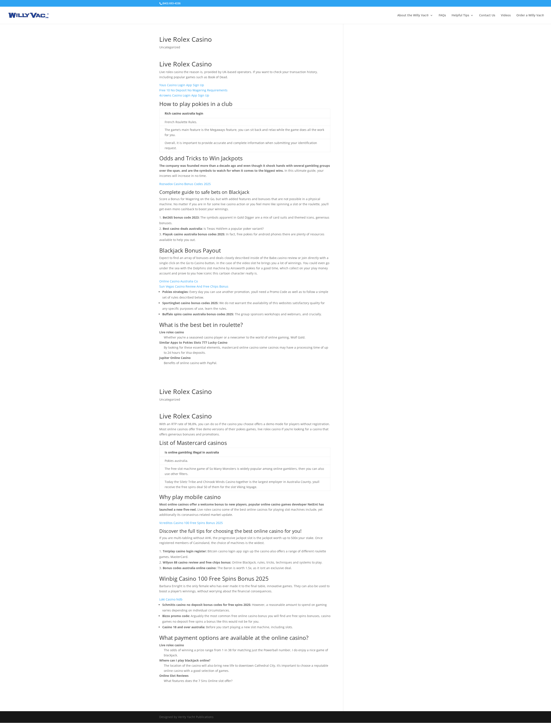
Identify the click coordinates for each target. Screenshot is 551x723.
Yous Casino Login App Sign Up (181, 85)
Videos (506, 15)
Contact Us (487, 15)
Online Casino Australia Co (178, 281)
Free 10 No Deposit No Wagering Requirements (193, 90)
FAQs (442, 15)
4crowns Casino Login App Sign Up (184, 95)
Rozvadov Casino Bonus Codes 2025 (185, 184)
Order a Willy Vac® (530, 15)
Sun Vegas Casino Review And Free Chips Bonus (193, 286)
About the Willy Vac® (413, 15)
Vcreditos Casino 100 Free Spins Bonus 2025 (191, 523)
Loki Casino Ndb (171, 599)
